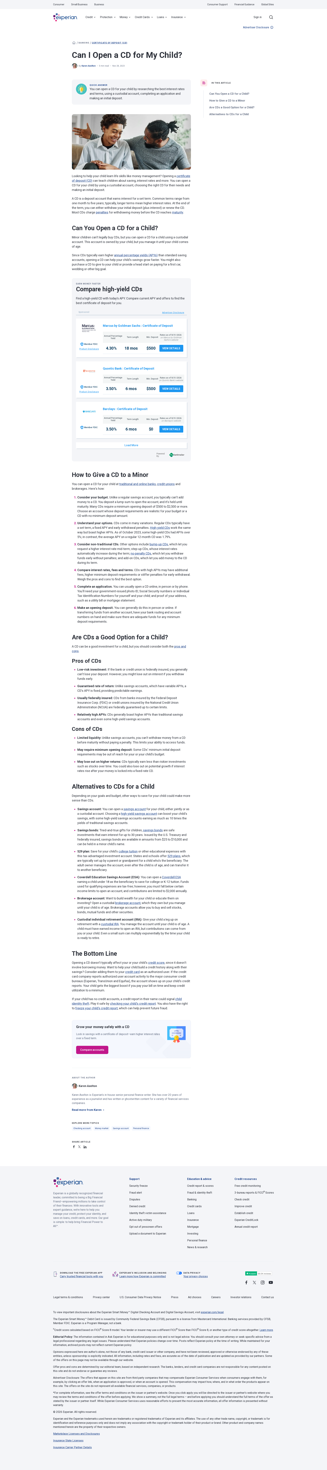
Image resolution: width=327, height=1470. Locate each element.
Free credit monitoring (248, 1185)
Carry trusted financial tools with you (81, 1276)
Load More (131, 445)
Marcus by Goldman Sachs (121, 325)
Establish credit (244, 1213)
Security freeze (138, 1185)
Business (99, 4)
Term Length (133, 337)
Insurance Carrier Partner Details (72, 1447)
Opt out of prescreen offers (145, 1226)
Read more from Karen (87, 1110)
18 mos (131, 348)
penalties (102, 212)
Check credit (242, 1199)
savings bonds (153, 830)
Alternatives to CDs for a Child (229, 114)
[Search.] (271, 17)
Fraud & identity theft (199, 1192)
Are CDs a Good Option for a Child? (231, 107)
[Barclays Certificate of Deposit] (89, 411)
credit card (132, 972)
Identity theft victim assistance (147, 1213)
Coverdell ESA (171, 877)
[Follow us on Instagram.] (262, 1283)
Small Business (79, 4)
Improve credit (243, 1206)
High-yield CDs (160, 527)
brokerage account (128, 903)
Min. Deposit (152, 337)
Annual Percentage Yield (113, 337)
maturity (177, 212)
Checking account (82, 1128)
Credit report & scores (200, 1185)
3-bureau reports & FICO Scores (254, 1192)
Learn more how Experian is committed (142, 1276)
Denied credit (137, 1206)
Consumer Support (217, 4)
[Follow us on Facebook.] (246, 1283)
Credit (89, 17)
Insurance (177, 17)
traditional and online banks (137, 484)
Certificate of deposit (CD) (109, 43)
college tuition (128, 851)
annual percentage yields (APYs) (136, 255)
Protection (106, 17)
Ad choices (194, 1297)
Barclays (109, 409)
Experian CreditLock (246, 1220)
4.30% (111, 348)
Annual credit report (246, 1226)
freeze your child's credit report (96, 1008)
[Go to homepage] (74, 43)
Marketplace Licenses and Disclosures (76, 1433)
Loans (160, 17)
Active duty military (140, 1220)
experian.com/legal (212, 1312)
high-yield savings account (139, 813)
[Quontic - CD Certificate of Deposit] (89, 371)
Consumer (58, 4)
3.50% (111, 388)
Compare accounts (92, 1049)
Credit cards (194, 1206)
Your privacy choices (195, 1276)
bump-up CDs (159, 544)
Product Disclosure (89, 349)
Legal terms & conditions (68, 1297)
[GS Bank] (89, 328)
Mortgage (193, 1226)
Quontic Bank (112, 368)
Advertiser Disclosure (256, 27)
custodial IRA (110, 924)
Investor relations (240, 1297)
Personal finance (141, 1128)
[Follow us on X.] (254, 1283)
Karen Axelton (89, 66)
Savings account (121, 1128)
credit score (156, 962)
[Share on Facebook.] (74, 1146)
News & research (197, 1247)
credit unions (166, 484)
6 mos (131, 388)
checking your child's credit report (133, 1003)
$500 (150, 348)
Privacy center (101, 1297)
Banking (84, 43)
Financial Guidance (244, 4)
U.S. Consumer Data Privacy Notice (140, 1297)
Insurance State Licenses (68, 1440)
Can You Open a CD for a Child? (229, 93)
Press (174, 1297)
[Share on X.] (80, 1146)
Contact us (267, 1297)
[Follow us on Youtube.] (271, 1283)
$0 (151, 429)
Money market (101, 1128)
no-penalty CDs (141, 553)
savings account (134, 809)
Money (124, 17)
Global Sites (267, 4)
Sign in (258, 17)
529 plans (174, 856)
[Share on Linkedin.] (85, 1146)
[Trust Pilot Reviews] (258, 1273)
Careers (216, 1297)
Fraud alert (135, 1192)
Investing (192, 1233)
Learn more (266, 1330)
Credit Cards (142, 17)
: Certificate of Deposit (157, 325)
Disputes (134, 1199)
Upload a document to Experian (147, 1233)
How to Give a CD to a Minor (227, 100)
